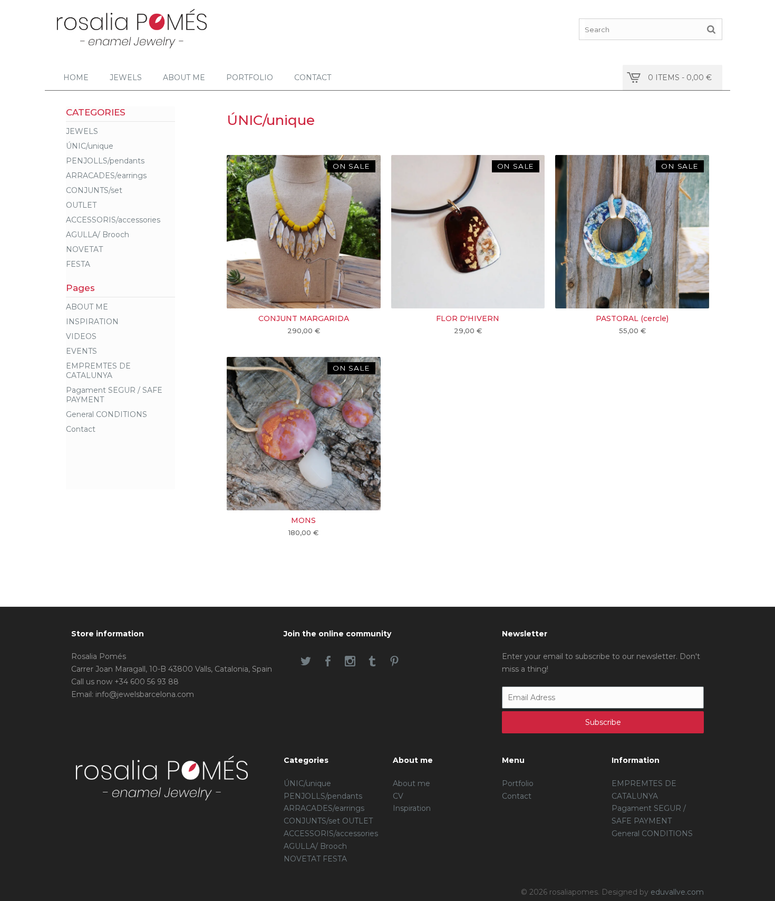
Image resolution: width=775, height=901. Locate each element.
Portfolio (249, 77)
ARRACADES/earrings (106, 175)
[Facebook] (328, 662)
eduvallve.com (677, 892)
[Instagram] (350, 662)
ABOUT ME (87, 307)
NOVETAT (84, 249)
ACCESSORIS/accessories (113, 220)
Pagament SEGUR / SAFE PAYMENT (114, 394)
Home (76, 77)
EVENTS (81, 351)
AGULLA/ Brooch (97, 234)
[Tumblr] (372, 662)
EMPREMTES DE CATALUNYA (98, 370)
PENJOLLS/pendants (105, 161)
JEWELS (82, 131)
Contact (312, 77)
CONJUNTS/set (94, 190)
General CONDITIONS (106, 414)
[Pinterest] (394, 662)
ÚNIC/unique (89, 146)
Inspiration (412, 808)
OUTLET (81, 205)
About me (184, 77)
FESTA (78, 264)
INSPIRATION (92, 321)
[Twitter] (306, 662)
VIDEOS (81, 336)
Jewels (126, 77)
